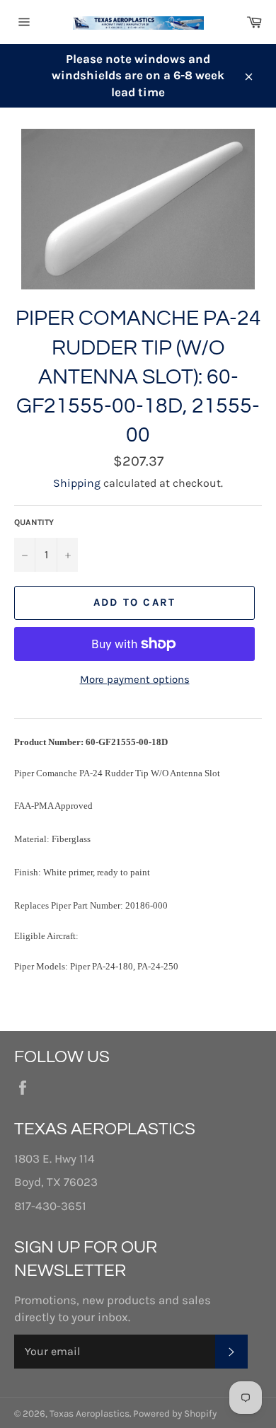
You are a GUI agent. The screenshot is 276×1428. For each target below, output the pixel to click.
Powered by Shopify (175, 1413)
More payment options (135, 679)
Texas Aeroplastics (90, 1413)
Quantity (34, 522)
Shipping (76, 483)
